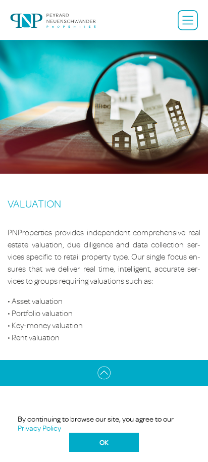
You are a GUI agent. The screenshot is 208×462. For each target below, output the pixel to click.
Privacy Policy (39, 428)
